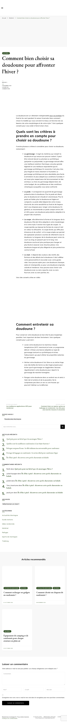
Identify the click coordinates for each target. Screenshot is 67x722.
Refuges (5, 532)
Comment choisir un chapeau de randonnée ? (49, 593)
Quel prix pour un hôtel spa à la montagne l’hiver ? (24, 439)
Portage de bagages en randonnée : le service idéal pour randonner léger (32, 453)
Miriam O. (5, 82)
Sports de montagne (9, 537)
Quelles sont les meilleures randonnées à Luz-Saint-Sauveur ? (28, 444)
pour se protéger (56, 116)
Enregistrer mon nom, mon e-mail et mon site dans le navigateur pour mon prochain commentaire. (33, 697)
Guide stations (7, 520)
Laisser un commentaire (7, 88)
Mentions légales (50, 716)
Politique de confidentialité (9, 718)
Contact (60, 716)
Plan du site (38, 716)
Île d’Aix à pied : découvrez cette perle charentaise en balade (27, 457)
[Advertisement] (33, 33)
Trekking (5, 541)
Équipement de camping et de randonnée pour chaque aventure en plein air (15, 638)
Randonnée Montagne (12, 419)
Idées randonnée (8, 524)
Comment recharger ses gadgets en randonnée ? (16, 593)
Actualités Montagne (10, 515)
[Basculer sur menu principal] (2, 8)
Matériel (6, 53)
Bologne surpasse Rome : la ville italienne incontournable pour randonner (32, 448)
